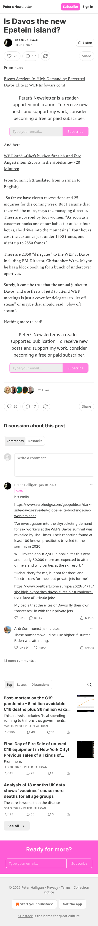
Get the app (72, 904)
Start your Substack (36, 904)
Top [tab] (9, 685)
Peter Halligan (26, 40)
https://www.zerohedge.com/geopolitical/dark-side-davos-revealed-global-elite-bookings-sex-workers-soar (53, 510)
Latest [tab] (22, 685)
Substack (25, 916)
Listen (87, 43)
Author (20, 490)
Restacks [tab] (35, 441)
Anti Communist (27, 628)
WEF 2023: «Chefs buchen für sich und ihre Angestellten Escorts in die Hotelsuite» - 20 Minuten (42, 162)
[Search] (89, 684)
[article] (49, 715)
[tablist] (24, 441)
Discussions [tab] (40, 685)
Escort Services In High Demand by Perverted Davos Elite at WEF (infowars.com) (44, 82)
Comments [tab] (15, 441)
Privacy (52, 887)
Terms (66, 887)
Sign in (88, 7)
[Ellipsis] (92, 484)
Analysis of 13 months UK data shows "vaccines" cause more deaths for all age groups (34, 791)
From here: (13, 761)
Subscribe (70, 7)
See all (13, 825)
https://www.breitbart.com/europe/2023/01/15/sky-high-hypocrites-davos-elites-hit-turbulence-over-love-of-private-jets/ (54, 592)
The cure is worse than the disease (32, 802)
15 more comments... (20, 661)
